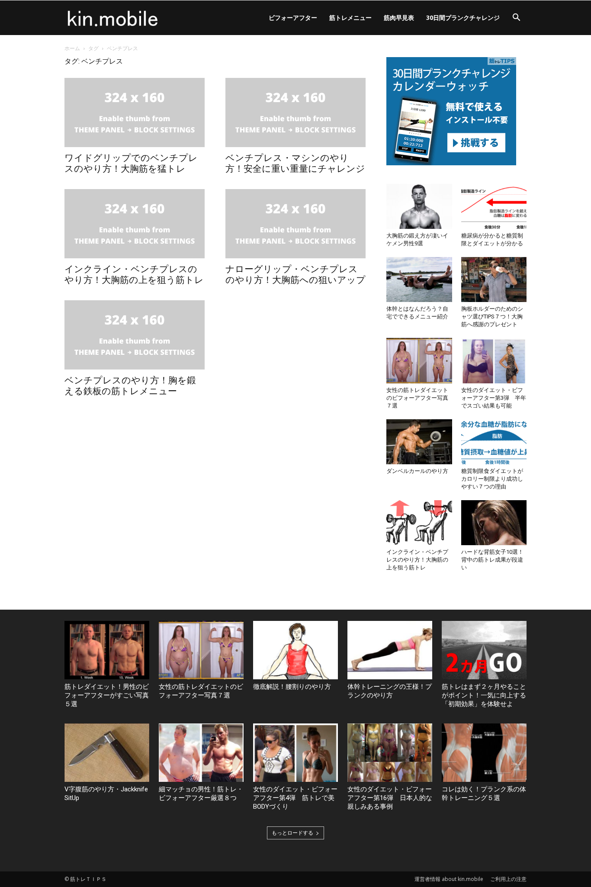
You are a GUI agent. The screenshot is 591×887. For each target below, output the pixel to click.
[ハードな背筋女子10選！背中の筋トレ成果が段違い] (494, 522)
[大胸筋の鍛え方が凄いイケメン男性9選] (419, 206)
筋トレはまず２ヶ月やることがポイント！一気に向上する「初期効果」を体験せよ (484, 695)
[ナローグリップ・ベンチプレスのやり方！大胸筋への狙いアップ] (295, 223)
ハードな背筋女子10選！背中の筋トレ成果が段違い (492, 560)
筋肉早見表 (399, 17)
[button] (516, 18)
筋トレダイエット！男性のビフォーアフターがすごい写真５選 (106, 695)
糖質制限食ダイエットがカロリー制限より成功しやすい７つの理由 (492, 479)
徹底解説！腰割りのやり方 (292, 687)
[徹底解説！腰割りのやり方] (295, 650)
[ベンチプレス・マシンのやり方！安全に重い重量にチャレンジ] (295, 112)
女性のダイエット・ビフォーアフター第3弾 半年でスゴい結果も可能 (493, 398)
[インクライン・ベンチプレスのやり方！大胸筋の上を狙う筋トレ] (134, 223)
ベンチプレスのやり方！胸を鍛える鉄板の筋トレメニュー (130, 385)
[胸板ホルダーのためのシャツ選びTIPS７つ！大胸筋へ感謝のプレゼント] (494, 279)
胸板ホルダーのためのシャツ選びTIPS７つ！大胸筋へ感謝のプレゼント (492, 316)
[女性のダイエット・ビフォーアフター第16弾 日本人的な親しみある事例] (389, 752)
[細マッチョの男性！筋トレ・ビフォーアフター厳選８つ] (201, 752)
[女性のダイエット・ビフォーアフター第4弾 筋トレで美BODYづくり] (295, 752)
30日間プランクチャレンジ (463, 17)
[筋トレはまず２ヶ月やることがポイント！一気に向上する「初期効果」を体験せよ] (484, 650)
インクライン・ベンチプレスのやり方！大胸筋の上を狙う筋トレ (134, 274)
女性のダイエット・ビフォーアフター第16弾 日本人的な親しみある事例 (389, 797)
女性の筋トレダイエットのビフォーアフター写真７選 (417, 398)
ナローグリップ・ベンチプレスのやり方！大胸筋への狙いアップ (295, 274)
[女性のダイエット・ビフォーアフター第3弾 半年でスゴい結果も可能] (494, 360)
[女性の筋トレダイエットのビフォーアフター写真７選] (419, 360)
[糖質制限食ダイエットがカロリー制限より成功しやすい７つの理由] (494, 441)
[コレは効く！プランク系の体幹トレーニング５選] (484, 752)
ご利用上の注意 (508, 879)
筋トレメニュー (350, 17)
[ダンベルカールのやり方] (419, 441)
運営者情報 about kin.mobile (448, 879)
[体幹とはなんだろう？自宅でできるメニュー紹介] (419, 279)
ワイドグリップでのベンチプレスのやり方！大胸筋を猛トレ (131, 163)
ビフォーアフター (293, 17)
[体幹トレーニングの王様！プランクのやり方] (389, 650)
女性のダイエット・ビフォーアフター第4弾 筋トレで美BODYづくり (295, 797)
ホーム (72, 48)
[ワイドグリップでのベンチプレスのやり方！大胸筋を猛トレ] (134, 112)
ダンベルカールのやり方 (417, 471)
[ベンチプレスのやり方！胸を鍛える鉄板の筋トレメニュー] (134, 335)
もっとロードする (292, 832)
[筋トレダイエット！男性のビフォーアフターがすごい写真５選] (106, 650)
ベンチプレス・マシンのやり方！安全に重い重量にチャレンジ (295, 163)
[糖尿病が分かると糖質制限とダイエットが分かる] (494, 206)
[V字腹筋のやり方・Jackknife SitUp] (106, 752)
